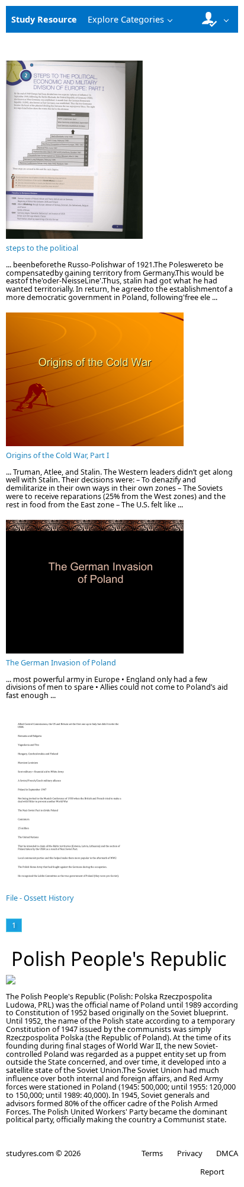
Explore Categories (126, 19)
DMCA (227, 1153)
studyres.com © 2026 (43, 1153)
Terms (152, 1153)
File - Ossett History (39, 898)
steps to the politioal (42, 248)
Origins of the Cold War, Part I (57, 455)
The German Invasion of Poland (61, 663)
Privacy (189, 1153)
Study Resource (44, 19)
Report (212, 1171)
